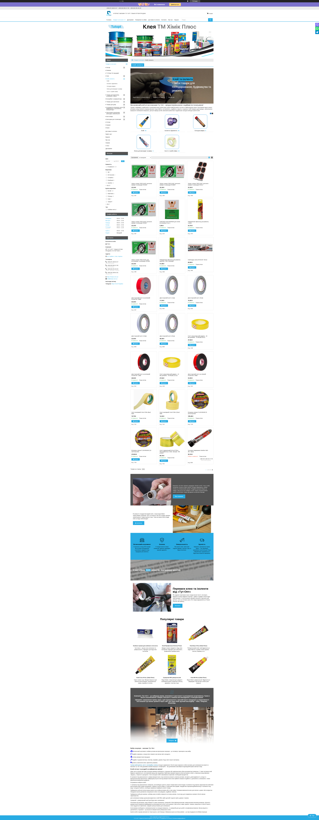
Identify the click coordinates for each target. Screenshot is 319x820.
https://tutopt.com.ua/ (112, 276)
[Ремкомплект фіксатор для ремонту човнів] (200, 209)
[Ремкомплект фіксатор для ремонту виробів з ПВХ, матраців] (172, 247)
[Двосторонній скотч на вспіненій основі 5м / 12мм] (144, 361)
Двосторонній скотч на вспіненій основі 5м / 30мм (140, 298)
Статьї (107, 145)
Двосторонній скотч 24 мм (139, 336)
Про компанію (179, 496)
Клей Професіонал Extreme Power (172, 645)
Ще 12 (108, 185)
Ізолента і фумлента (171, 130)
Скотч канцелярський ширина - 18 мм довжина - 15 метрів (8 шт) (197, 336)
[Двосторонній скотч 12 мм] (172, 285)
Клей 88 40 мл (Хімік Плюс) (198, 677)
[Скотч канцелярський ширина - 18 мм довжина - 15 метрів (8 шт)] (200, 323)
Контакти (163, 20)
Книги (107, 127)
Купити (136, 192)
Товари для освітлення (112, 101)
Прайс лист (109, 134)
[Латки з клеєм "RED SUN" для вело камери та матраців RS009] (144, 209)
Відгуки (176, 20)
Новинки (108, 70)
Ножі (107, 76)
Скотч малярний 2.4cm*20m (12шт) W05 (170, 413)
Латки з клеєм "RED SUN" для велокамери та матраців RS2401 (140, 260)
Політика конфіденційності (179, 818)
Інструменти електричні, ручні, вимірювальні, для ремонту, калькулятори (114, 108)
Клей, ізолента (110, 78)
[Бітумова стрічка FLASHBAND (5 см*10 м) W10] (200, 400)
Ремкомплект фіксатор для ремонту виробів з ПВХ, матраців (170, 260)
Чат (313, 815)
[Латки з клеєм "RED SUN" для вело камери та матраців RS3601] (144, 171)
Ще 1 (108, 204)
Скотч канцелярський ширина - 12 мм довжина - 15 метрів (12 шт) (169, 374)
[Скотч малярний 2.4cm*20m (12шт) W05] (172, 400)
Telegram (171, 740)
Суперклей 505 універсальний (172, 677)
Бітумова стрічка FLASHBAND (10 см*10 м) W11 (141, 451)
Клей (142, 130)
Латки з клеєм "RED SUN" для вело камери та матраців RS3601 (141, 184)
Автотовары (109, 116)
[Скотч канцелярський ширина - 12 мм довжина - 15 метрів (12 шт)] (172, 361)
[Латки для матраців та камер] (143, 142)
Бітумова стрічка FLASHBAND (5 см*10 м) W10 (197, 413)
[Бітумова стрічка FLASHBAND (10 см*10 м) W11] (144, 438)
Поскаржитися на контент (166, 818)
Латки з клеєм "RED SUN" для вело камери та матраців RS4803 (170, 184)
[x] (212, 113)
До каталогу (138, 523)
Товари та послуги (118, 20)
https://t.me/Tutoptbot (117, 283)
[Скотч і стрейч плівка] (172, 142)
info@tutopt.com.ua (112, 278)
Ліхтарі (108, 67)
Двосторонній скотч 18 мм (195, 298)
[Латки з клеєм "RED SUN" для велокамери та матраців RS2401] (144, 247)
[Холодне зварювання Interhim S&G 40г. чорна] (200, 438)
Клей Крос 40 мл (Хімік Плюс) (198, 645)
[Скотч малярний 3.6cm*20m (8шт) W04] (144, 400)
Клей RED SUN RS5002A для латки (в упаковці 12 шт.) (170, 222)
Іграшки (108, 125)
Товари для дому (111, 104)
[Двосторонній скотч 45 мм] (172, 323)
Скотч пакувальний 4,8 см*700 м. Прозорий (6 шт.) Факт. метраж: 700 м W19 (170, 452)
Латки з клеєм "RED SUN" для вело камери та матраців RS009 (141, 222)
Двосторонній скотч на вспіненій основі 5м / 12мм (140, 374)
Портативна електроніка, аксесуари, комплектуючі (113, 113)
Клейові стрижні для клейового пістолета (145, 645)
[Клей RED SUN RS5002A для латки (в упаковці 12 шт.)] (172, 209)
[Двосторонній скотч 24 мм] (144, 323)
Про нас (170, 20)
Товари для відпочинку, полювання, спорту (112, 95)
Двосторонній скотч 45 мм (167, 336)
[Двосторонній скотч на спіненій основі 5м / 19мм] (200, 361)
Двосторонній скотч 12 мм (167, 298)
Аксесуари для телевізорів (113, 119)
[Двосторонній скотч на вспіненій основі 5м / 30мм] (144, 285)
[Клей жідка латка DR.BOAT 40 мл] (200, 247)
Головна (108, 20)
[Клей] (143, 122)
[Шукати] (210, 19)
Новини (108, 143)
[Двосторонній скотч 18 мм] (200, 285)
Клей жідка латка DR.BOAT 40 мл (197, 259)
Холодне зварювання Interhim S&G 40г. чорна (198, 451)
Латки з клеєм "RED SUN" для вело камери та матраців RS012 (198, 184)
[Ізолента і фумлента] (172, 122)
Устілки (108, 122)
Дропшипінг (130, 20)
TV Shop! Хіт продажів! (112, 73)
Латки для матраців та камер (143, 151)
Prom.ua (167, 817)
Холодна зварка (199, 130)
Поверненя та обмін (141, 20)
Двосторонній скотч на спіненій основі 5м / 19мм (197, 374)
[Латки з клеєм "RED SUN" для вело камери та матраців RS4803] (172, 171)
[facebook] (210, 113)
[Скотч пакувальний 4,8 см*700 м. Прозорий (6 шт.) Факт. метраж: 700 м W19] (172, 438)
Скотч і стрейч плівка (170, 151)
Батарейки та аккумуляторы (114, 99)
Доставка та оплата (154, 20)
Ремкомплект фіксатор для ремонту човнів (198, 222)
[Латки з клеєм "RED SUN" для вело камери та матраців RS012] (200, 171)
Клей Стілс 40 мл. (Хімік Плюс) (145, 677)
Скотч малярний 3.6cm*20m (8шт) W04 (141, 413)
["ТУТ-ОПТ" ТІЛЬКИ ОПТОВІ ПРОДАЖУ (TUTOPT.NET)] (108, 13)
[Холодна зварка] (200, 122)
